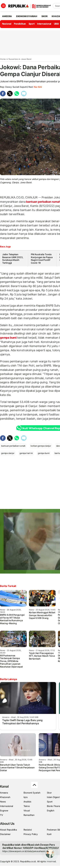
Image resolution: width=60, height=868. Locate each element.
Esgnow (4, 810)
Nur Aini (38, 86)
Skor (49, 792)
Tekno (27, 806)
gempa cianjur (7, 453)
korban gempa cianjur (41, 446)
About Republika (8, 829)
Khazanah (5, 797)
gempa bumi (8, 337)
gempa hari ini (26, 453)
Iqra (26, 797)
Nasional (6, 23)
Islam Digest (53, 797)
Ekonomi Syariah (26, 16)
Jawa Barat (26, 59)
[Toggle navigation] (3, 5)
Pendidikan (20, 23)
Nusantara (13, 59)
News (3, 801)
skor (44, 16)
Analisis (27, 801)
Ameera (4, 792)
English (50, 810)
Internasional (44, 23)
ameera (7, 16)
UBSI (56, 23)
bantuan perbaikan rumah (13, 446)
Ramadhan (29, 815)
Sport (32, 23)
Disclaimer (5, 834)
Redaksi (28, 829)
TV (1, 815)
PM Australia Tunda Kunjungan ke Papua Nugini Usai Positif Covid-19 (42, 258)
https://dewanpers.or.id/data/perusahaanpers (25, 851)
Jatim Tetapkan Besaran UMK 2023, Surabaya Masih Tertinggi (12, 258)
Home (3, 59)
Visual (27, 810)
